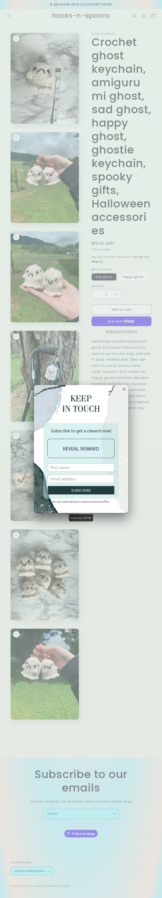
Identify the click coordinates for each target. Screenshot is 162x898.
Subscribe (81, 490)
